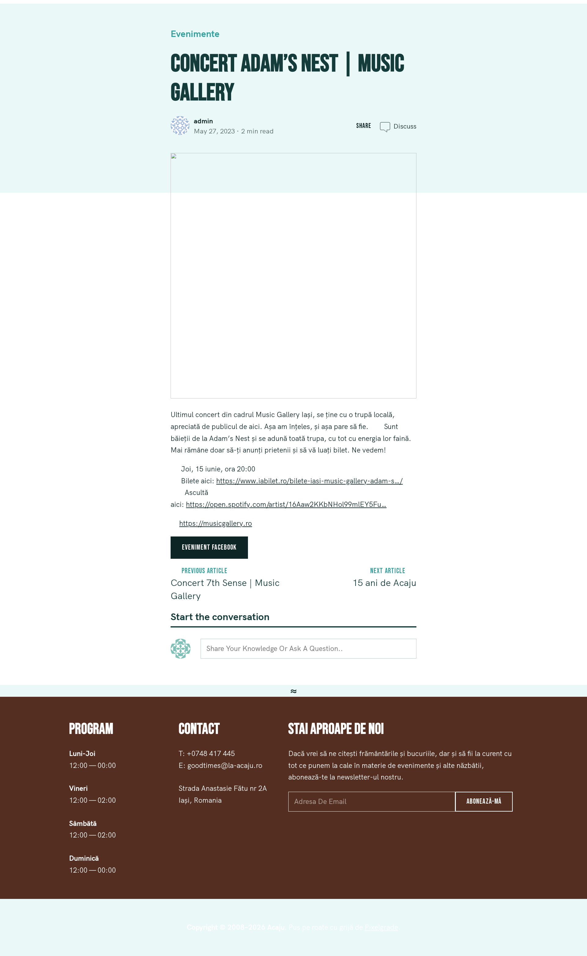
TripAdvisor (103, 23)
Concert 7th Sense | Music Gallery (225, 589)
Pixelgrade (381, 927)
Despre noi (447, 23)
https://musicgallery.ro (215, 523)
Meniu (415, 23)
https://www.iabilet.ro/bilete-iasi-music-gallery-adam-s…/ (309, 480)
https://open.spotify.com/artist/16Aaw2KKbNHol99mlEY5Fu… (286, 504)
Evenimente (521, 23)
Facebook (24, 23)
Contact (484, 23)
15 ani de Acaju (384, 582)
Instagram (61, 23)
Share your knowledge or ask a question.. (274, 648)
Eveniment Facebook (209, 547)
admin (203, 121)
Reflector (561, 23)
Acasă (389, 23)
